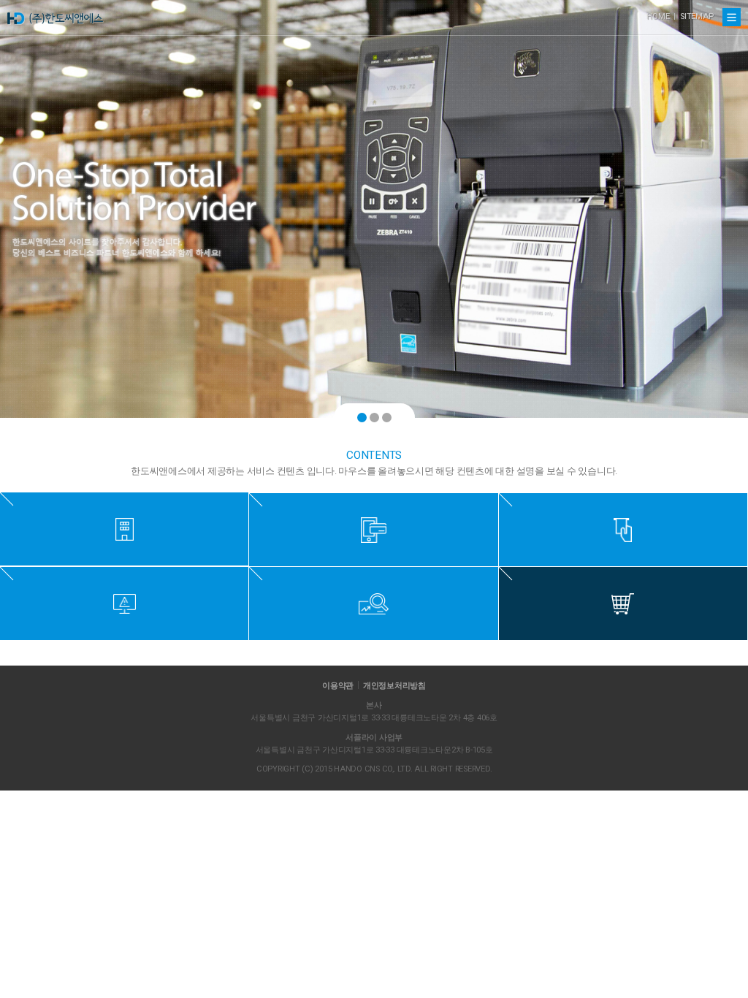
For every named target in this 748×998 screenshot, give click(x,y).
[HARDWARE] (373, 529)
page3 (387, 417)
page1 (362, 417)
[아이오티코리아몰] (623, 603)
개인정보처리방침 (394, 685)
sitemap (696, 16)
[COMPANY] (124, 528)
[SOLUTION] (124, 603)
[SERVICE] (373, 603)
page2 (374, 417)
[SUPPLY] (623, 529)
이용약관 (338, 685)
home (657, 16)
